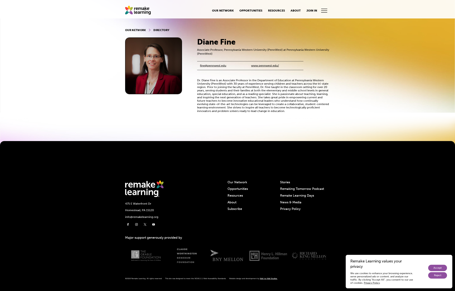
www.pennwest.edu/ (265, 65)
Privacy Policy (290, 209)
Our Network (223, 10)
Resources (276, 10)
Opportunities (250, 10)
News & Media (290, 202)
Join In (311, 10)
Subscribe (235, 209)
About (296, 10)
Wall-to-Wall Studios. (268, 279)
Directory (161, 30)
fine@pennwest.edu (213, 65)
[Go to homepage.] (139, 11)
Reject (437, 275)
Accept (437, 267)
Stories (285, 182)
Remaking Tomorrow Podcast (302, 189)
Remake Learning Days (297, 195)
